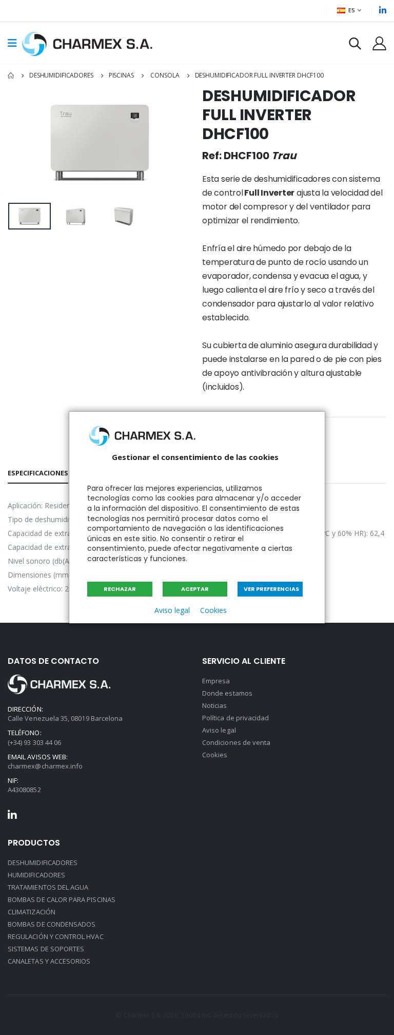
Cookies (213, 610)
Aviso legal (172, 610)
